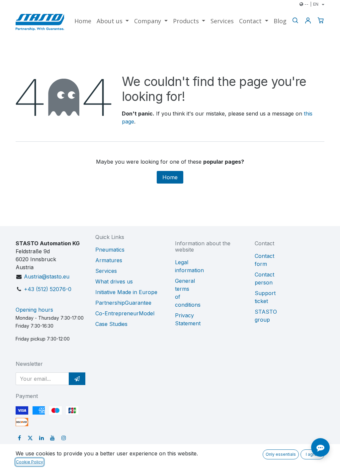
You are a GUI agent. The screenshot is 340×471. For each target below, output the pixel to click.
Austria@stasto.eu (46, 276)
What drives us (114, 281)
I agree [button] (312, 454)
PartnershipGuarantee (123, 302)
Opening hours (34, 309)
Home (170, 177)
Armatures (108, 260)
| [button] (311, 4)
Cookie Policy (29, 461)
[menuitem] (83, 21)
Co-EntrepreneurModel (124, 313)
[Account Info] (307, 20)
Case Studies (111, 324)
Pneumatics (110, 249)
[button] (77, 378)
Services (106, 271)
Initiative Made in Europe (126, 292)
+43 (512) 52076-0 (47, 289)
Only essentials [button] (281, 454)
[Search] (295, 20)
